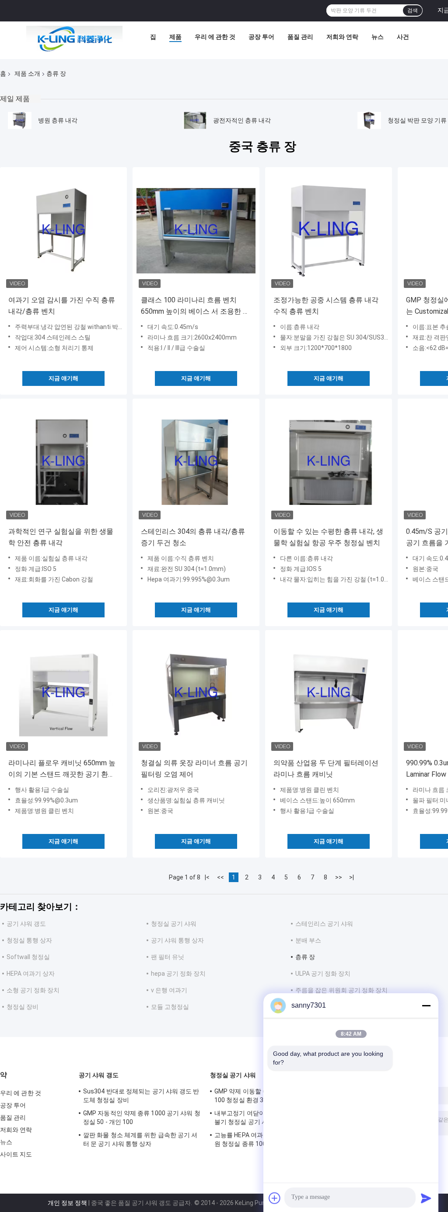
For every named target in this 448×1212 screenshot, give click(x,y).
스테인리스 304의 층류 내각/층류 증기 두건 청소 (193, 537)
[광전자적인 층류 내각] (194, 120)
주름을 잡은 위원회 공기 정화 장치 (341, 990)
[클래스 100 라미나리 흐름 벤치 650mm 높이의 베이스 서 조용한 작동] (196, 230)
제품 (175, 36)
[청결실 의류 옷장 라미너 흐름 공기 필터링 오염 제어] (196, 693)
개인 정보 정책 (67, 1202)
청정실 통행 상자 (29, 940)
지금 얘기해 (63, 378)
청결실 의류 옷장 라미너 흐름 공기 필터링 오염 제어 (194, 768)
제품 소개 (27, 73)
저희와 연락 (342, 36)
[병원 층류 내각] (20, 120)
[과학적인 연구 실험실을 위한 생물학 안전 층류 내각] (63, 462)
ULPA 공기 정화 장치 (322, 973)
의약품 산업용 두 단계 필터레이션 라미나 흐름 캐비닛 (325, 768)
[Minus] (426, 1005)
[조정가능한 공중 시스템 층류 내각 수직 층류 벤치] (328, 230)
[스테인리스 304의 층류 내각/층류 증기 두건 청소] (196, 462)
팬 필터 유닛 (167, 956)
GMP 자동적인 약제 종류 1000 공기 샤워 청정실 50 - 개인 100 (141, 1117)
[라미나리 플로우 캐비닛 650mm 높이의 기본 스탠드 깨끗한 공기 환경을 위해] (63, 693)
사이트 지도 (16, 1154)
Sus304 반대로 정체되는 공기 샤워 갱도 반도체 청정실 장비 (141, 1095)
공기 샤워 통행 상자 (177, 940)
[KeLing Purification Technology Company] (74, 39)
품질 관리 (300, 36)
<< (220, 877)
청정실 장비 (22, 1006)
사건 (403, 36)
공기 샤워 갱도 (26, 923)
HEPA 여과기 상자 (31, 973)
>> (338, 877)
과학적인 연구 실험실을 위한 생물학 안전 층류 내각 (60, 537)
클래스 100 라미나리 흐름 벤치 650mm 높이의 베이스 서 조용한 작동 (195, 306)
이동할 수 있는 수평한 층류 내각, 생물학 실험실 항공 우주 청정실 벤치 (328, 537)
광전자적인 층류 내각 (242, 120)
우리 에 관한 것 (215, 36)
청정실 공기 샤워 (173, 923)
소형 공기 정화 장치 (33, 990)
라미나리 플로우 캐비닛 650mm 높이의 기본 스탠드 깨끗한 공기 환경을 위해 (62, 769)
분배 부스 (308, 940)
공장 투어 (261, 36)
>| (351, 877)
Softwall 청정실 (28, 956)
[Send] (426, 1198)
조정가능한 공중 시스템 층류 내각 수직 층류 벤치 (325, 305)
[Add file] (275, 1198)
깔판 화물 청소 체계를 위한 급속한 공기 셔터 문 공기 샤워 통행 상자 (140, 1139)
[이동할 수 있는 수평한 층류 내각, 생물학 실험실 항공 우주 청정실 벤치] (328, 462)
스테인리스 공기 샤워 (324, 923)
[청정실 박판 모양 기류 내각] (369, 120)
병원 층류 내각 (57, 120)
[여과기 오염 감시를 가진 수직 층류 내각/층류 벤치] (63, 230)
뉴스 (377, 36)
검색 (412, 10)
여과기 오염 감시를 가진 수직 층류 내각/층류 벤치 (61, 305)
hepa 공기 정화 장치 (178, 973)
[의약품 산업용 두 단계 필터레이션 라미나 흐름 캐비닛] (328, 693)
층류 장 (305, 956)
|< (207, 877)
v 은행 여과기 (169, 990)
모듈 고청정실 (170, 1006)
